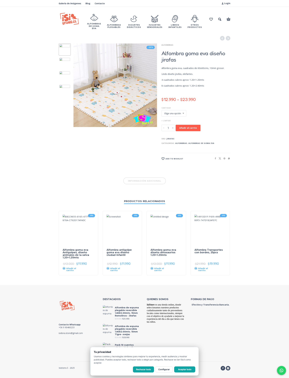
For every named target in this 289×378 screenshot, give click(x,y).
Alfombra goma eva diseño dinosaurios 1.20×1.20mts (163, 252)
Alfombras (167, 45)
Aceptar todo (184, 369)
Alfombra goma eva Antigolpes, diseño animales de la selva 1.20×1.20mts (76, 253)
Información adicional (144, 181)
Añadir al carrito (188, 127)
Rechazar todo (143, 369)
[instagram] (228, 368)
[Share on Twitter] (219, 158)
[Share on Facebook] (214, 158)
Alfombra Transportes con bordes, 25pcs (208, 251)
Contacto (100, 3)
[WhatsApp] (281, 370)
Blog (87, 3)
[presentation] (80, 85)
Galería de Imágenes (70, 3)
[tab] (144, 181)
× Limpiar (166, 120)
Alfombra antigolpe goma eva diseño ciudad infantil (119, 252)
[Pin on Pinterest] (223, 158)
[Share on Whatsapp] (228, 158)
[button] (219, 19)
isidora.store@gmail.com (71, 333)
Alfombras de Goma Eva (201, 143)
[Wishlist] (211, 19)
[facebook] (223, 368)
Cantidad (166, 108)
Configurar (164, 369)
